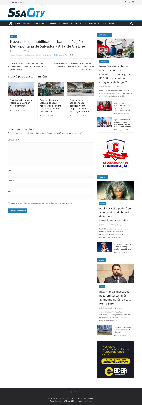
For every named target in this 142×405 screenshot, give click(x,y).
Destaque (14, 36)
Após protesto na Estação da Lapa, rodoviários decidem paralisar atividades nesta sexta (50, 105)
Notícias (27, 23)
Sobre (17, 23)
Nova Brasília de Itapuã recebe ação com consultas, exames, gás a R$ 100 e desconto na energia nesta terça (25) (115, 74)
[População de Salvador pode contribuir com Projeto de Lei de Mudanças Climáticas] (80, 83)
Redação (119, 86)
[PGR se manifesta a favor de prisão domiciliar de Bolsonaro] (104, 331)
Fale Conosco (108, 23)
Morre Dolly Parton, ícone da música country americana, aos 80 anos (122, 246)
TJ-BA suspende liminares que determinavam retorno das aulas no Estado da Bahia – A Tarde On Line (72, 66)
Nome (11, 170)
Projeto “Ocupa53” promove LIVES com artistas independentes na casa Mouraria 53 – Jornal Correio (29, 66)
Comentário (13, 140)
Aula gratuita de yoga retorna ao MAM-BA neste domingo (21, 102)
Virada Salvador (92, 23)
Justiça (102, 287)
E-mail (11, 181)
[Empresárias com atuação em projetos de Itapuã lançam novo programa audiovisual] (104, 108)
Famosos (102, 203)
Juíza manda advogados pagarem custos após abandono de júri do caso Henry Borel (115, 297)
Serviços (53, 23)
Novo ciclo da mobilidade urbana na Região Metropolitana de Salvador (36, 55)
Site (9, 191)
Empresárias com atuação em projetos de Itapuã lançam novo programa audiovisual (122, 106)
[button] (58, 23)
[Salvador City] (10, 23)
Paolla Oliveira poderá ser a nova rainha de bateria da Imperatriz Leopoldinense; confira (115, 214)
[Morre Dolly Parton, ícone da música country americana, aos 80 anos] (104, 248)
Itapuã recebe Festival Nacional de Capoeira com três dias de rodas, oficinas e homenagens (122, 123)
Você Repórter (40, 23)
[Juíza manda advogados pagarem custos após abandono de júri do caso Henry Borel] (115, 273)
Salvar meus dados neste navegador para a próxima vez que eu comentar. (42, 203)
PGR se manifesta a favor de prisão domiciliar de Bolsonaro (122, 329)
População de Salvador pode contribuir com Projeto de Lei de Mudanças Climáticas (81, 105)
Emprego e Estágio (71, 23)
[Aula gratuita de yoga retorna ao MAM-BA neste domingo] (21, 83)
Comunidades (104, 61)
